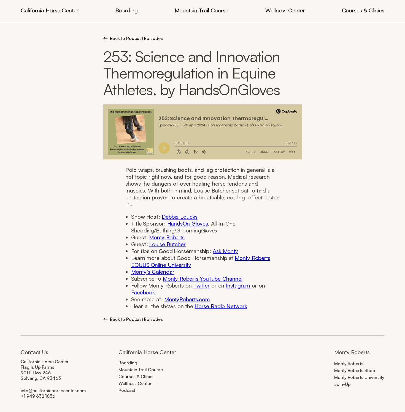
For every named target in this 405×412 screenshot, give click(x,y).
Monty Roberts (167, 237)
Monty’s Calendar (152, 271)
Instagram (238, 285)
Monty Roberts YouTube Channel (202, 278)
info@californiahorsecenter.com (53, 390)
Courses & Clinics (363, 10)
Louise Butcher (167, 244)
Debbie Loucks (180, 216)
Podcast (126, 390)
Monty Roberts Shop (354, 370)
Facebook (143, 292)
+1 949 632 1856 (38, 396)
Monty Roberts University (359, 377)
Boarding (126, 10)
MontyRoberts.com (187, 299)
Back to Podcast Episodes (136, 38)
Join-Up (342, 384)
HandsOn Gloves (187, 223)
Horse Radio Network (221, 306)
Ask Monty (225, 251)
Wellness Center (285, 10)
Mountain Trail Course (201, 10)
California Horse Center (50, 10)
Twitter (201, 285)
